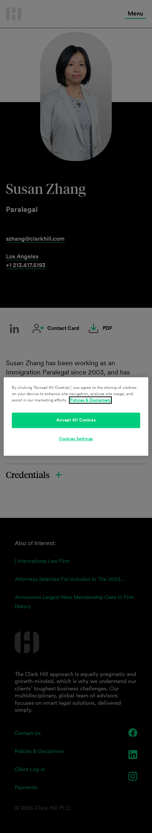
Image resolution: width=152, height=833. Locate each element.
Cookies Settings (76, 439)
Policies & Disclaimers (90, 400)
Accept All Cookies (76, 420)
